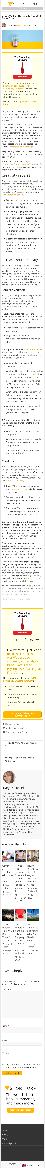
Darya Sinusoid (21, 25)
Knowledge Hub (9, 1143)
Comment (7, 989)
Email (5, 1040)
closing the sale (24, 189)
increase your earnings (22, 146)
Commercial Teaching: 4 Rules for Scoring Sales (8, 873)
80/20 (35, 374)
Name (5, 1025)
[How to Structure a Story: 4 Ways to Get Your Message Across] (33, 851)
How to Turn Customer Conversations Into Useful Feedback (20, 875)
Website (5, 1053)
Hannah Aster (7, 945)
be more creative (20, 489)
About (5, 1138)
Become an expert (34, 349)
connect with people (13, 194)
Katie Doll (18, 889)
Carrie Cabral (7, 886)
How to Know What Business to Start (21, 744)
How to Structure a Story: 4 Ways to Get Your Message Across (33, 875)
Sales (24, 732)
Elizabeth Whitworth (33, 889)
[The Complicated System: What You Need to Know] (33, 910)
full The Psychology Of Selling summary (20, 679)
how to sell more (33, 578)
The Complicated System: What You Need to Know (33, 932)
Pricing (5, 1134)
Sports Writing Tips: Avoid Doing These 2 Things (8, 932)
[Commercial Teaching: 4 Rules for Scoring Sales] (8, 851)
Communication (13, 732)
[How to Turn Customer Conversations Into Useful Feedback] (20, 851)
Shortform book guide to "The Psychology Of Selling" (17, 87)
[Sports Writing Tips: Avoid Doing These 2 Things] (8, 910)
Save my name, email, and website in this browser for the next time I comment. (21, 1066)
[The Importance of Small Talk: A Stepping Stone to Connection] (20, 910)
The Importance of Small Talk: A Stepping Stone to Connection (20, 935)
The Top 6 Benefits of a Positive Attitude (19, 759)
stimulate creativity (15, 480)
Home (5, 1130)
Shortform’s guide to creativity (18, 164)
